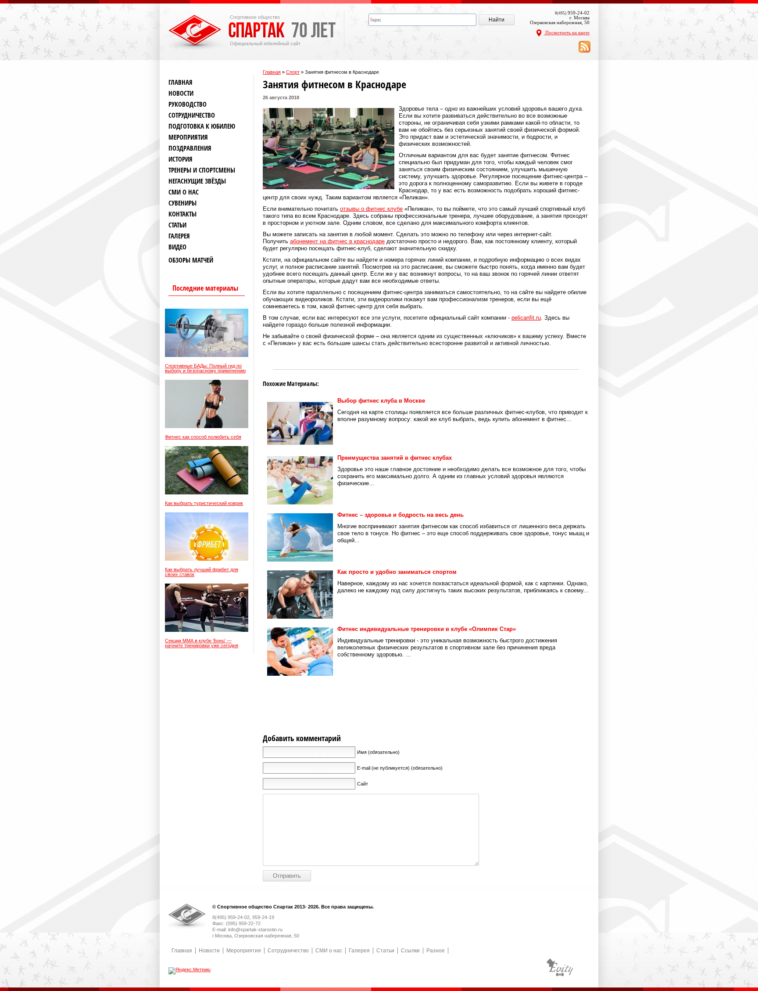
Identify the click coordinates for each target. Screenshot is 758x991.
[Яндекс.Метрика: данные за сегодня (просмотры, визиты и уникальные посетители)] (190, 970)
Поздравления (189, 148)
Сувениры (182, 203)
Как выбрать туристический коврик (204, 503)
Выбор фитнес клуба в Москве (381, 400)
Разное (435, 951)
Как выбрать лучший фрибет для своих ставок (201, 572)
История (180, 159)
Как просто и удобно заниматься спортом (397, 572)
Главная (272, 72)
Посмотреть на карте (567, 32)
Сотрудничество (191, 115)
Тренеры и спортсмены (201, 170)
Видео (177, 247)
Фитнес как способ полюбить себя (203, 437)
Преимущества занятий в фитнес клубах (394, 457)
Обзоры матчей (190, 260)
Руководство (187, 104)
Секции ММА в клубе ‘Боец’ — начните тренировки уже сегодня (201, 643)
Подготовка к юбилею (201, 126)
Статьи (177, 225)
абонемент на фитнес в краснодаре (337, 241)
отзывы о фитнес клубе (371, 208)
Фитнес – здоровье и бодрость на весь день (400, 515)
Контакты (182, 214)
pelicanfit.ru (526, 317)
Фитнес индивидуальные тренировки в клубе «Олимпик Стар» (426, 629)
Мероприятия (188, 137)
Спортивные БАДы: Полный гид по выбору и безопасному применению (205, 368)
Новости (180, 93)
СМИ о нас (183, 192)
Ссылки (410, 951)
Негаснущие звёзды (197, 181)
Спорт (293, 72)
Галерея (179, 236)
